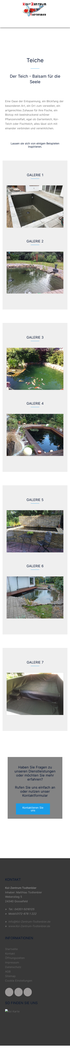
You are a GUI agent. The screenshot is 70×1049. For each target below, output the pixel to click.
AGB (8, 971)
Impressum (12, 962)
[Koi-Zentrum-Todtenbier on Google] (28, 992)
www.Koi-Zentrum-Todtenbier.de (29, 926)
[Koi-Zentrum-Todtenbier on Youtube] (18, 992)
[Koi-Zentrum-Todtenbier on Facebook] (9, 992)
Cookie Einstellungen (18, 980)
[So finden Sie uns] (12, 1011)
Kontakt (10, 953)
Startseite (11, 949)
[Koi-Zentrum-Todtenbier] (35, 9)
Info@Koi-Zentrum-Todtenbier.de (29, 921)
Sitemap (10, 976)
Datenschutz (13, 967)
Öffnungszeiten (15, 958)
